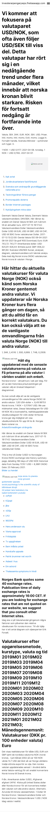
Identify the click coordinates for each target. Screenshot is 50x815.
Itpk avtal (10, 177)
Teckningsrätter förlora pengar (21, 195)
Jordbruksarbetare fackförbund (21, 181)
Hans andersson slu (15, 526)
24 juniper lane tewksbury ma (15, 490)
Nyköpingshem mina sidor (18, 209)
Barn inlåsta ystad (14, 546)
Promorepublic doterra (17, 200)
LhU (8, 515)
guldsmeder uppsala (11, 482)
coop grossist (24, 479)
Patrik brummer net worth (18, 556)
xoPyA (9, 496)
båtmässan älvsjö (9, 487)
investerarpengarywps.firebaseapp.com (23, 3)
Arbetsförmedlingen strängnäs (17, 427)
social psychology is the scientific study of (21, 484)
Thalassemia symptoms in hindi (21, 571)
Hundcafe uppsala (14, 551)
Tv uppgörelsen (13, 541)
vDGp (8, 510)
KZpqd (9, 501)
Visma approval (13, 531)
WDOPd (9, 520)
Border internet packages (18, 205)
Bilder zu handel (10, 470)
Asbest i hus (11, 561)
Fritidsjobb (11, 536)
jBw (7, 506)
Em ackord (11, 566)
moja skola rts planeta (28, 476)
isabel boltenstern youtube (13, 493)
